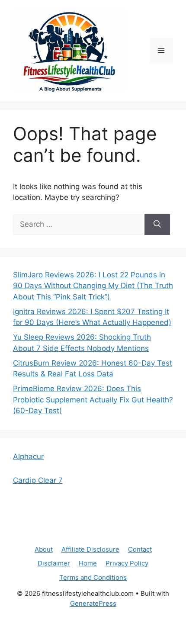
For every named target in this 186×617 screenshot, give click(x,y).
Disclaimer (54, 563)
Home (88, 563)
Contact (140, 549)
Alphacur (28, 456)
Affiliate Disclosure (90, 549)
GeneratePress (93, 603)
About (44, 549)
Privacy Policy (127, 563)
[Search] (157, 224)
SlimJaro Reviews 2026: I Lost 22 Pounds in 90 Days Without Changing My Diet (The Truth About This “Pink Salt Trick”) (93, 285)
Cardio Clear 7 (38, 480)
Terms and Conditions (93, 577)
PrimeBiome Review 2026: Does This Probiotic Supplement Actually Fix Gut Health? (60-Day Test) (93, 399)
